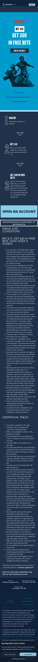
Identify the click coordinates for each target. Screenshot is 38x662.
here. (26, 574)
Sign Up (32, 4)
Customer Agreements (25, 567)
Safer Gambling (27, 601)
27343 (4, 636)
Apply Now (27, 598)
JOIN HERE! (19, 50)
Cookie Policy (28, 649)
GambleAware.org (25, 572)
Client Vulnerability (27, 604)
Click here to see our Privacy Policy (19, 636)
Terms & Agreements (10, 601)
